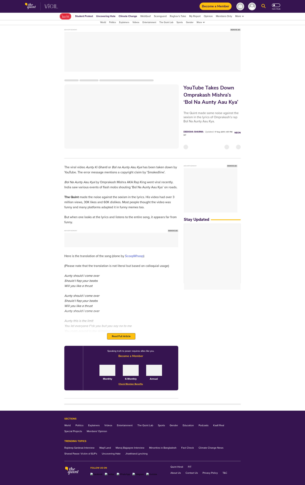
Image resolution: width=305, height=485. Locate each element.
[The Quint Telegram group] (138, 474)
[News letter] (240, 6)
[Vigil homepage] (51, 6)
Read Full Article (121, 336)
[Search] (263, 6)
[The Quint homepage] (30, 6)
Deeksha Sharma (193, 131)
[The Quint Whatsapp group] (123, 474)
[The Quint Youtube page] (151, 474)
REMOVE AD (235, 30)
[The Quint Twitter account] (109, 474)
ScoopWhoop (134, 256)
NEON (237, 132)
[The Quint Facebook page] (96, 474)
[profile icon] (252, 6)
